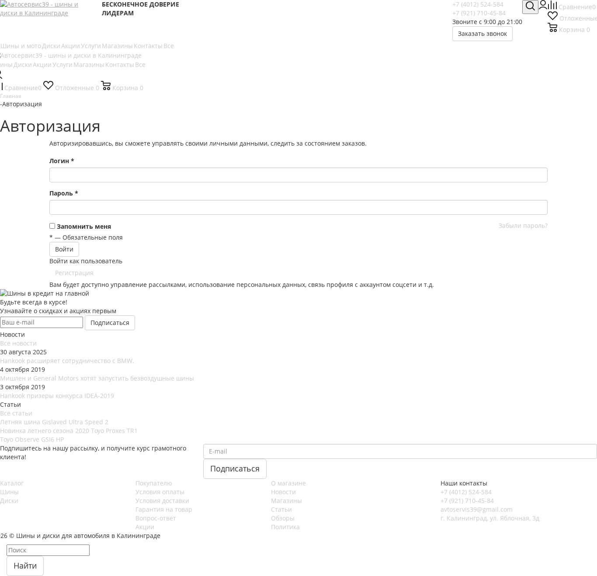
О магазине (288, 483)
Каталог (12, 483)
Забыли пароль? (523, 225)
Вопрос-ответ (155, 518)
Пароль (63, 193)
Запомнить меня (84, 226)
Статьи (281, 509)
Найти (25, 565)
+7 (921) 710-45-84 (479, 13)
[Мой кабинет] (543, 7)
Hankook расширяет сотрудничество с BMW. (67, 360)
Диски (9, 500)
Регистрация (74, 273)
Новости (283, 492)
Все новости (18, 343)
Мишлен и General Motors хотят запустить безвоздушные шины (97, 378)
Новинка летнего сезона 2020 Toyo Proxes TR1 (69, 430)
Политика (285, 527)
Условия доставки (162, 500)
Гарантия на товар (163, 509)
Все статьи (16, 413)
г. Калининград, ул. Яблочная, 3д (490, 518)
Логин (61, 161)
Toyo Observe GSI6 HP (32, 439)
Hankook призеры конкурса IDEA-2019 (57, 395)
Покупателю (153, 483)
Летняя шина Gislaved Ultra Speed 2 (54, 422)
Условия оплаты (159, 492)
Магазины (286, 500)
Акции (144, 527)
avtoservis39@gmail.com (477, 509)
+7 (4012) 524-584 (477, 4)
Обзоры (283, 518)
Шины (9, 492)
